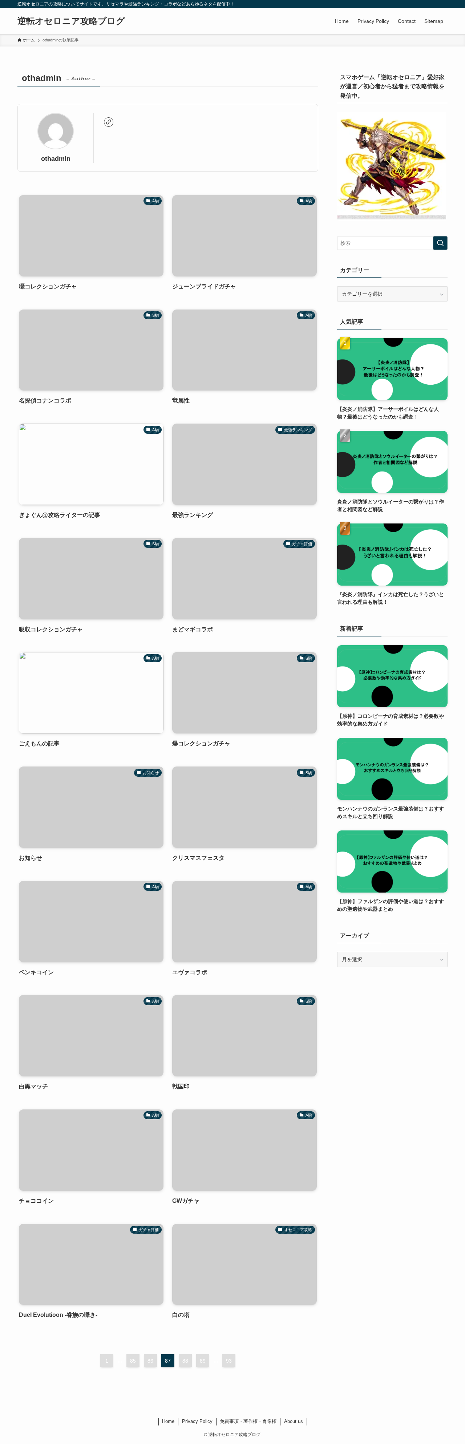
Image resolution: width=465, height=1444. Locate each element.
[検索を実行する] (440, 243)
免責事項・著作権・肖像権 (248, 1421)
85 (133, 1361)
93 (229, 1361)
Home (168, 1421)
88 (185, 1361)
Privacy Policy (197, 1421)
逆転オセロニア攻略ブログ (71, 21)
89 (203, 1361)
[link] (108, 122)
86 (150, 1361)
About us (293, 1421)
